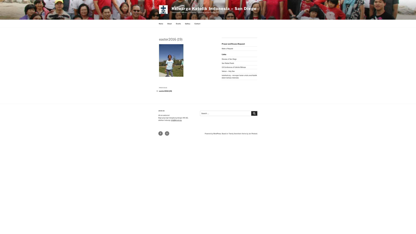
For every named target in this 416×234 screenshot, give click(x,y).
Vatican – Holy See (228, 71)
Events (178, 24)
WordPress (217, 133)
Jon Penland (253, 133)
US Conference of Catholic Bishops (234, 67)
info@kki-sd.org (176, 120)
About (169, 24)
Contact (197, 24)
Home (161, 24)
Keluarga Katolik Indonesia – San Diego (214, 8)
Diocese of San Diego (229, 59)
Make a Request (227, 48)
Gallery (187, 24)
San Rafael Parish (228, 63)
